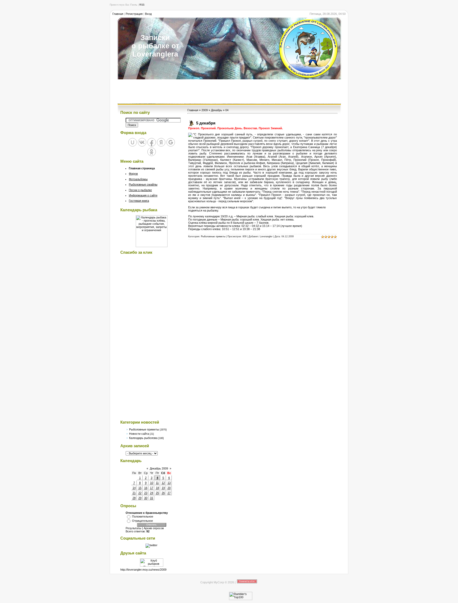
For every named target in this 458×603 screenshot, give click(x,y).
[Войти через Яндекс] (161, 142)
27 (169, 492)
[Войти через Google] (170, 142)
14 (134, 487)
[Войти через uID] (132, 142)
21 (134, 492)
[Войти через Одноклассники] (151, 152)
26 (163, 492)
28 (134, 497)
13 (169, 482)
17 (151, 487)
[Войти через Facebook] (151, 142)
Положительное (142, 516)
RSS (141, 4)
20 (169, 487)
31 (151, 497)
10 (151, 482)
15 (140, 487)
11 (157, 482)
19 (163, 487)
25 (157, 492)
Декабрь (216, 110)
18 (157, 487)
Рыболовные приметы (144, 429)
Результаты (133, 528)
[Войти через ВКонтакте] (142, 142)
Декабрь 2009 (159, 468)
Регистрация (134, 13)
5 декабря (205, 123)
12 (163, 482)
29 (140, 497)
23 (145, 492)
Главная (117, 13)
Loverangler (266, 236)
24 (151, 492)
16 (145, 487)
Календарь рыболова (143, 438)
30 (145, 497)
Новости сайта (139, 433)
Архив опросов (154, 528)
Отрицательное (142, 520)
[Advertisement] (229, 91)
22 (140, 492)
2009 (204, 110)
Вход (148, 13)
